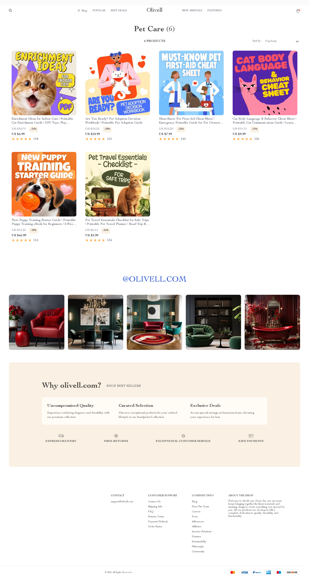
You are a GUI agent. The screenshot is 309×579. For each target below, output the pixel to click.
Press (195, 517)
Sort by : (257, 41)
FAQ (150, 512)
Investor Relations (202, 531)
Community (198, 551)
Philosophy (198, 546)
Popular (99, 10)
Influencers (198, 522)
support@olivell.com (122, 502)
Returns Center (156, 517)
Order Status (155, 527)
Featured (214, 10)
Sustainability (199, 541)
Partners (196, 536)
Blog (194, 502)
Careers (196, 512)
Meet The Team (200, 507)
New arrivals (192, 10)
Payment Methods (158, 522)
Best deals (119, 10)
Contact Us (154, 502)
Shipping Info (155, 507)
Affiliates (196, 527)
